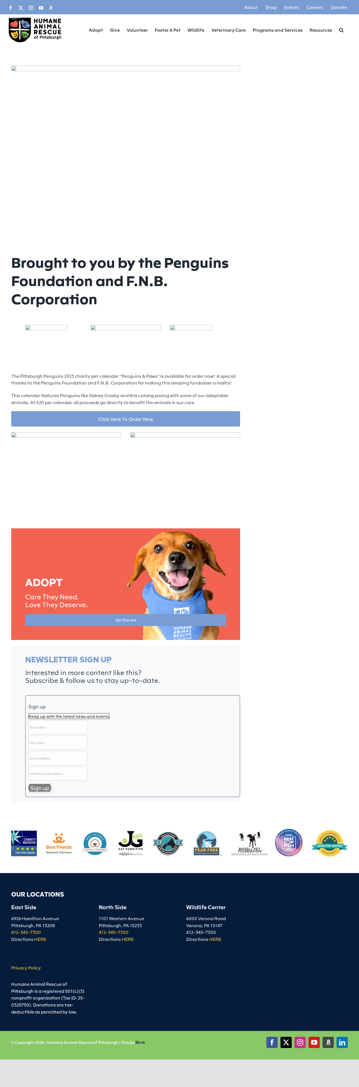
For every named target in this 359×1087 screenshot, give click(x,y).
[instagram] (300, 1042)
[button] (341, 29)
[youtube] (314, 1042)
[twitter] (286, 1042)
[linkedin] (342, 1042)
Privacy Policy (26, 967)
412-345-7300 (26, 932)
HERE (40, 939)
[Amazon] (328, 1042)
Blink (140, 1042)
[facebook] (272, 1042)
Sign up (37, 706)
